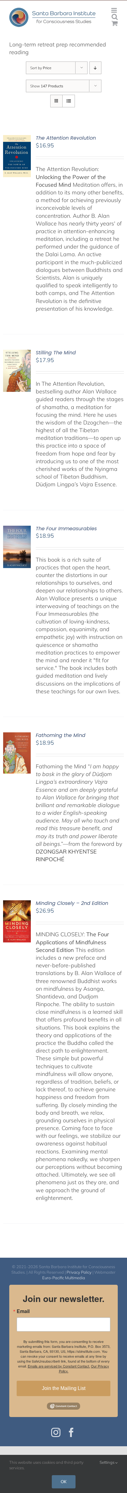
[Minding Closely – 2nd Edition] (17, 904)
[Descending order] (95, 68)
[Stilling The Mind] (17, 353)
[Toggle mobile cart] (115, 23)
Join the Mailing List (63, 1388)
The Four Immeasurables (66, 528)
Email (23, 1311)
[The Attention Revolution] (17, 138)
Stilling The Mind (56, 352)
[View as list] (69, 101)
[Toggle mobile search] (115, 17)
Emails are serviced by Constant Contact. (59, 1366)
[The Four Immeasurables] (17, 529)
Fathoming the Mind (60, 735)
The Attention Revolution (66, 137)
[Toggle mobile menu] (114, 10)
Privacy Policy (79, 1272)
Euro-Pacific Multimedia (63, 1277)
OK (64, 1481)
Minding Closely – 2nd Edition (72, 903)
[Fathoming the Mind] (17, 736)
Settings (107, 1462)
